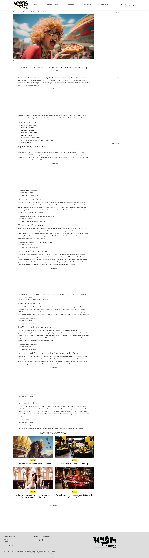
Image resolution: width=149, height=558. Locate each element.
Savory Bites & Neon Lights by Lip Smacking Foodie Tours (36, 140)
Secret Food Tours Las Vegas (28, 132)
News (35, 5)
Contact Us (6, 541)
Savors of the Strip (25, 142)
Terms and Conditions (9, 546)
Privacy (5, 543)
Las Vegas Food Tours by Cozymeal (30, 137)
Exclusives (88, 5)
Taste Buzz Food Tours (27, 127)
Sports (71, 5)
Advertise (6, 539)
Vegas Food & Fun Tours (27, 135)
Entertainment (53, 5)
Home (15, 12)
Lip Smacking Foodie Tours (28, 125)
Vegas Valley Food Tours (27, 130)
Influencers (105, 5)
